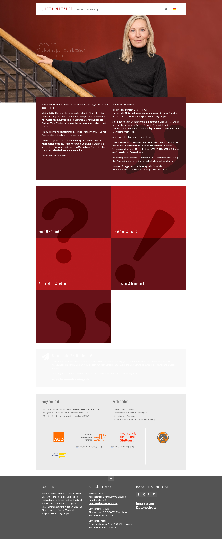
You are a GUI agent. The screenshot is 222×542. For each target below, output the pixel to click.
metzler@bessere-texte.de (103, 503)
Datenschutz (146, 507)
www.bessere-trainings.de (70, 379)
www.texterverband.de (86, 409)
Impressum (145, 503)
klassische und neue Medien (68, 150)
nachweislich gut (51, 119)
